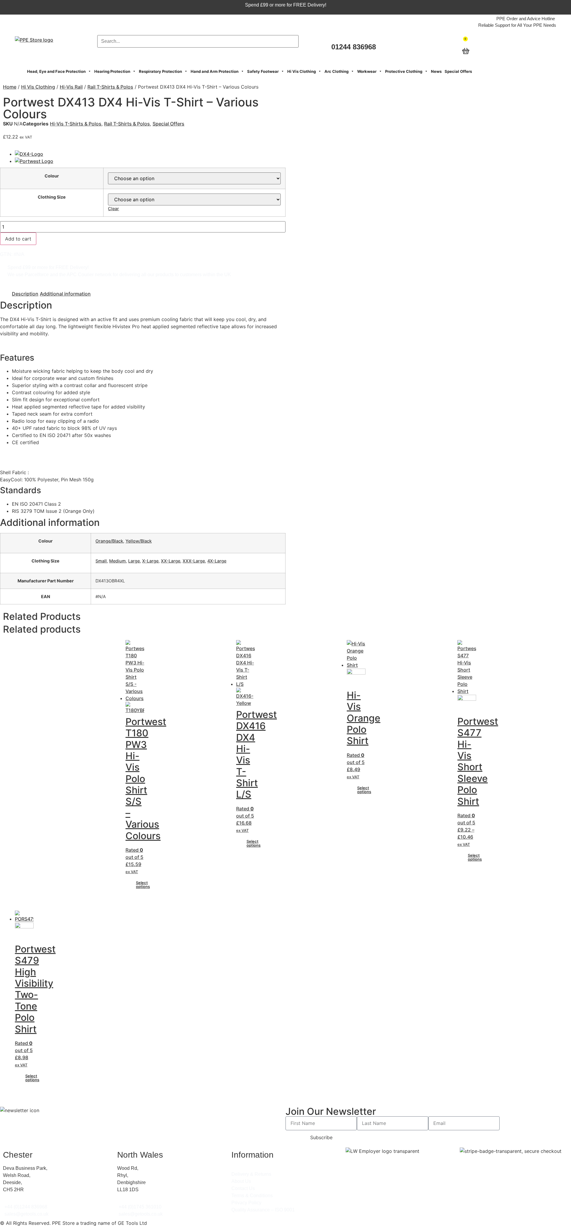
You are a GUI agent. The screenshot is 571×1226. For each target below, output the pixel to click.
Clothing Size (52, 197)
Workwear (367, 71)
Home (9, 87)
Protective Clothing (403, 71)
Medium (117, 560)
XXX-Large (194, 560)
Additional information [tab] (65, 294)
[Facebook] (515, 46)
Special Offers (458, 71)
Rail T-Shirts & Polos (110, 87)
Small (101, 560)
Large (134, 560)
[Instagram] (525, 46)
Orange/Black (109, 540)
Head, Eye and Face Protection (56, 71)
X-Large (150, 560)
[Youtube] (545, 46)
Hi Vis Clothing (301, 71)
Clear (113, 208)
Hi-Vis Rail (71, 87)
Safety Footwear (263, 71)
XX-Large (170, 560)
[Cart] (465, 40)
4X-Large (216, 560)
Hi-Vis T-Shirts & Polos (75, 124)
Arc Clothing (336, 71)
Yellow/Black (139, 540)
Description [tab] (25, 294)
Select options (143, 884)
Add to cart (18, 239)
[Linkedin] (535, 46)
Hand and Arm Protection (215, 71)
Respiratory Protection (160, 71)
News (436, 71)
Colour (52, 176)
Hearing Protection (112, 71)
